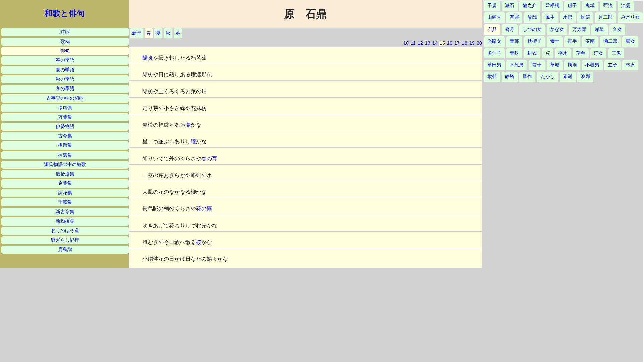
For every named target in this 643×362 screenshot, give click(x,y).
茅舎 (580, 53)
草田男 (494, 64)
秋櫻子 (534, 41)
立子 (612, 64)
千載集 (65, 202)
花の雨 (204, 209)
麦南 (590, 41)
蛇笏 (585, 17)
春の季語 (65, 60)
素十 (554, 41)
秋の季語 (65, 79)
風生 (550, 17)
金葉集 (65, 183)
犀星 (599, 29)
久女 (617, 29)
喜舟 (509, 29)
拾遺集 (65, 155)
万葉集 (65, 117)
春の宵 (209, 158)
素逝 (567, 76)
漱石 (509, 5)
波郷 (585, 76)
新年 (136, 33)
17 (457, 43)
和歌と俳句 (64, 13)
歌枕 (65, 41)
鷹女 (630, 41)
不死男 (517, 64)
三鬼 (616, 53)
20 (479, 43)
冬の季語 (65, 88)
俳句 (65, 50)
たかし (548, 76)
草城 (554, 64)
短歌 (65, 32)
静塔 (509, 76)
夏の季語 (65, 69)
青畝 (514, 53)
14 (435, 43)
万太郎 (579, 29)
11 (413, 43)
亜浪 (608, 5)
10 (406, 43)
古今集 (65, 135)
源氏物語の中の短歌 (65, 164)
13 (427, 43)
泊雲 (625, 5)
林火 (630, 64)
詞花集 (65, 192)
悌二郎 (610, 41)
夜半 (572, 41)
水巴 (567, 17)
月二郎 (605, 17)
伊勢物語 (65, 126)
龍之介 (530, 5)
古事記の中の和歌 (65, 98)
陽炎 (147, 58)
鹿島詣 (65, 249)
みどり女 (630, 17)
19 (472, 43)
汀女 (598, 53)
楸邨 (492, 76)
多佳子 (494, 53)
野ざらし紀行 (65, 240)
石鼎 (492, 29)
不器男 (592, 64)
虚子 (572, 5)
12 (420, 43)
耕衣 (532, 53)
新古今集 (65, 211)
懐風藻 (65, 107)
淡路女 (494, 41)
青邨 (514, 41)
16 (449, 43)
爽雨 (572, 64)
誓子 (537, 64)
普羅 (514, 17)
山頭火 (494, 17)
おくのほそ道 (65, 230)
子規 (492, 5)
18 (464, 43)
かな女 (557, 29)
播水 (563, 53)
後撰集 (65, 145)
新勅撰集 (65, 221)
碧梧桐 (552, 5)
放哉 (532, 17)
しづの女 (532, 29)
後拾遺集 (65, 173)
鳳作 (527, 76)
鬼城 (590, 5)
